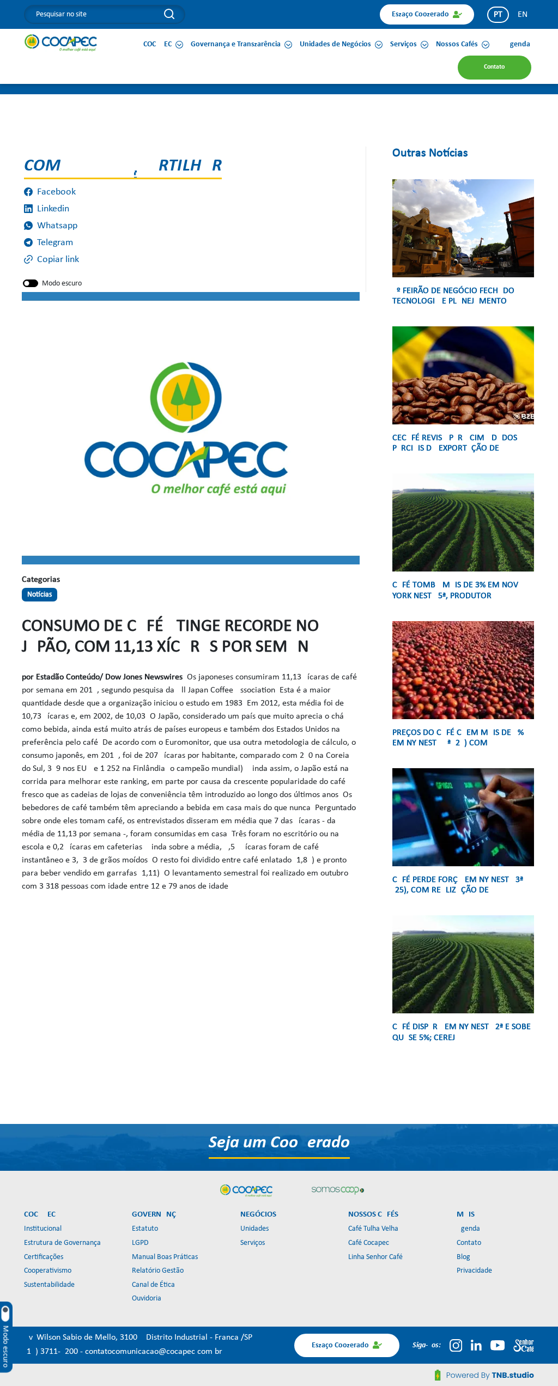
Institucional (43, 1229)
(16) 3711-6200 (52, 1351)
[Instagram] (456, 1345)
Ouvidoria (146, 1298)
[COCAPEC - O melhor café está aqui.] (61, 42)
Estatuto (145, 1229)
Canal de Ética (153, 1285)
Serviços (252, 1243)
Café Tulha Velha (373, 1229)
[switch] (30, 283)
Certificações (43, 1257)
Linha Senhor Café (375, 1257)
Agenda (468, 1229)
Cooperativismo (47, 1271)
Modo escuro (62, 283)
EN (522, 14)
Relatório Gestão (158, 1271)
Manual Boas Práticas (165, 1257)
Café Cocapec (368, 1243)
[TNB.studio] (484, 1375)
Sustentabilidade (49, 1285)
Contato (469, 1243)
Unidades (254, 1229)
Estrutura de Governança (62, 1243)
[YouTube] (497, 1345)
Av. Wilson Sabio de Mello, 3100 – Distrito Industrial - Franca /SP (138, 1337)
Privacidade (474, 1271)
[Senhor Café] (523, 1345)
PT (498, 14)
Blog (463, 1257)
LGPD (140, 1243)
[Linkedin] (476, 1345)
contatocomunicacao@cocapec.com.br (153, 1351)
